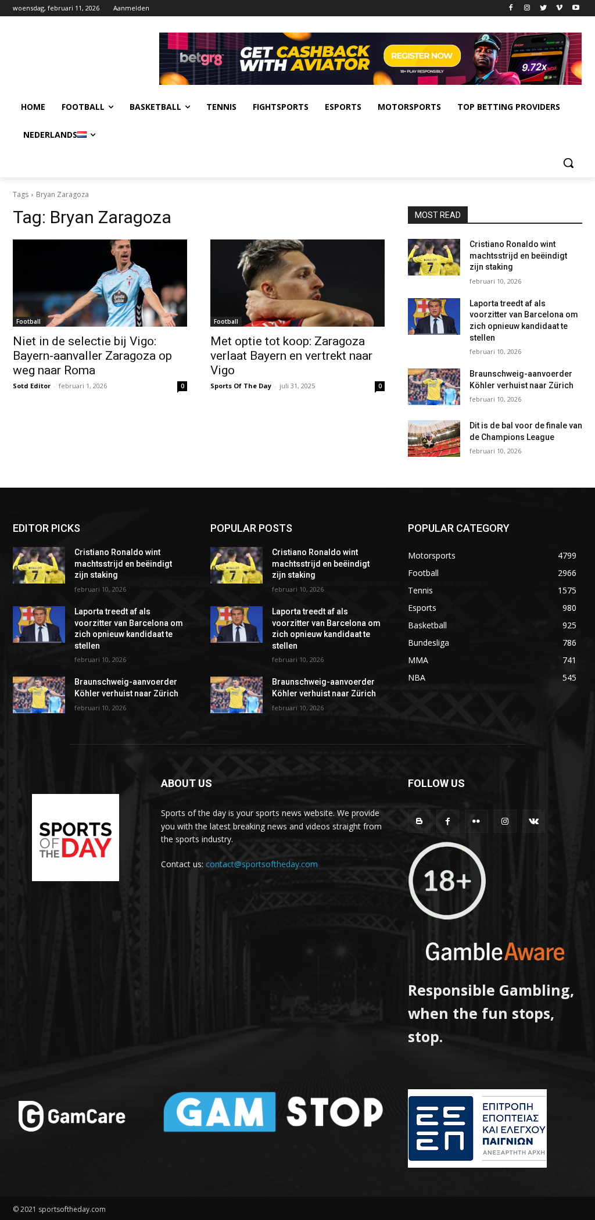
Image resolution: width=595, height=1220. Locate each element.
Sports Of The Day (240, 385)
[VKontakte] (533, 821)
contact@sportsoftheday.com (262, 864)
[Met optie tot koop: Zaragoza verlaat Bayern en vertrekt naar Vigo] (297, 283)
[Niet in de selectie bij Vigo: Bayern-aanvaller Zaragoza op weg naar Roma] (100, 283)
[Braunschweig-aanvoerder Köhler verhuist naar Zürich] (434, 386)
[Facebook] (511, 8)
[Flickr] (476, 821)
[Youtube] (575, 8)
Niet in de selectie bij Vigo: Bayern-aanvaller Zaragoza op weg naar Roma (92, 355)
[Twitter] (543, 8)
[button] (568, 163)
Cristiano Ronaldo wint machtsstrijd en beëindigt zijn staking (518, 255)
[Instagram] (527, 8)
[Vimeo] (559, 8)
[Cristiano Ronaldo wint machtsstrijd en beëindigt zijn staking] (434, 257)
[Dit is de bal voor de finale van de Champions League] (434, 438)
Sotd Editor (32, 385)
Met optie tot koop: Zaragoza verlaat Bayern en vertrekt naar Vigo (291, 355)
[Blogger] (419, 821)
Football (28, 321)
